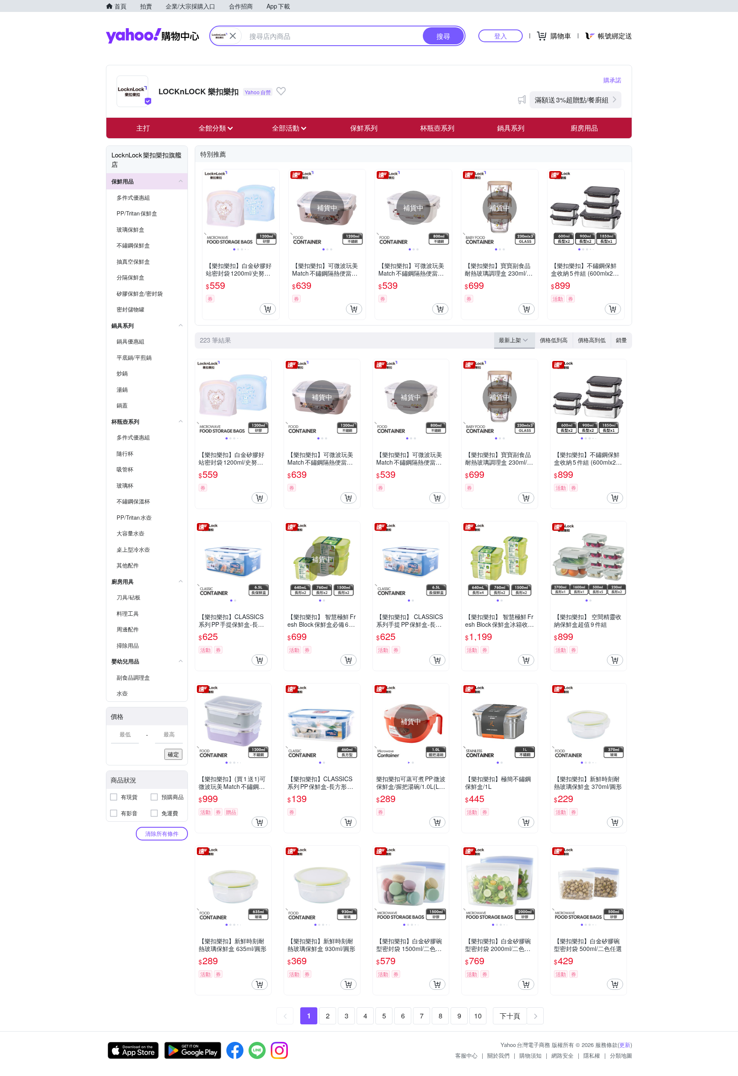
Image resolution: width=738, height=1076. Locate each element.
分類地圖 (621, 1055)
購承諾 (612, 80)
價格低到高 (554, 340)
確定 (173, 754)
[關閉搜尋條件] (233, 36)
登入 (500, 35)
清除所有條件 (162, 833)
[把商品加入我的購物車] (268, 308)
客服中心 (466, 1055)
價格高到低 (592, 340)
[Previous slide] (208, 207)
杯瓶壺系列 (437, 128)
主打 (143, 128)
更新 (624, 1045)
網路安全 (562, 1055)
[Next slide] (273, 207)
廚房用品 (584, 128)
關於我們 (498, 1055)
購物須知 (530, 1055)
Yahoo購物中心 (152, 36)
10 (478, 1016)
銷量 (621, 340)
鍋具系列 (510, 128)
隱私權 (591, 1055)
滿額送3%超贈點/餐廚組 (572, 100)
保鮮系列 (364, 128)
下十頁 (510, 1016)
